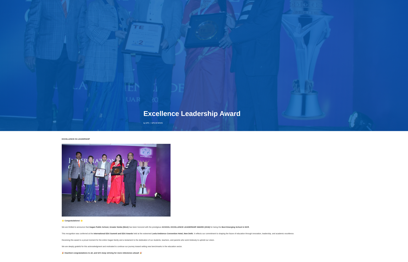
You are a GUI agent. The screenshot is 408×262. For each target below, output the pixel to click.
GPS (147, 123)
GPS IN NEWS (157, 123)
